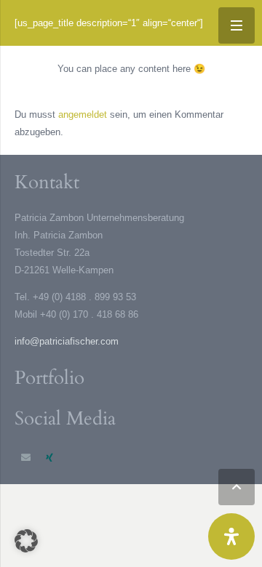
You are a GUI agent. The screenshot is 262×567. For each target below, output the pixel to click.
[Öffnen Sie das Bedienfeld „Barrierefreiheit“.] (231, 536)
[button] (236, 487)
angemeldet (82, 114)
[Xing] (50, 458)
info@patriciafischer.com (67, 341)
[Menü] (236, 25)
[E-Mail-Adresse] (27, 458)
